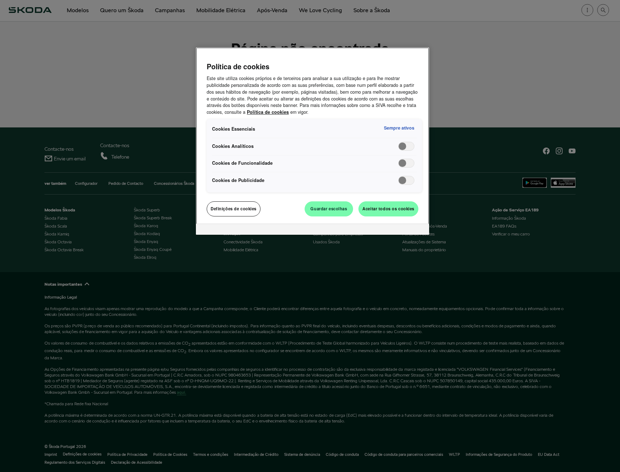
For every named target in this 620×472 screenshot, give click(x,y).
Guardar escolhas (328, 208)
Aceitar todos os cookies (388, 208)
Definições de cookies (234, 208)
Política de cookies (268, 112)
